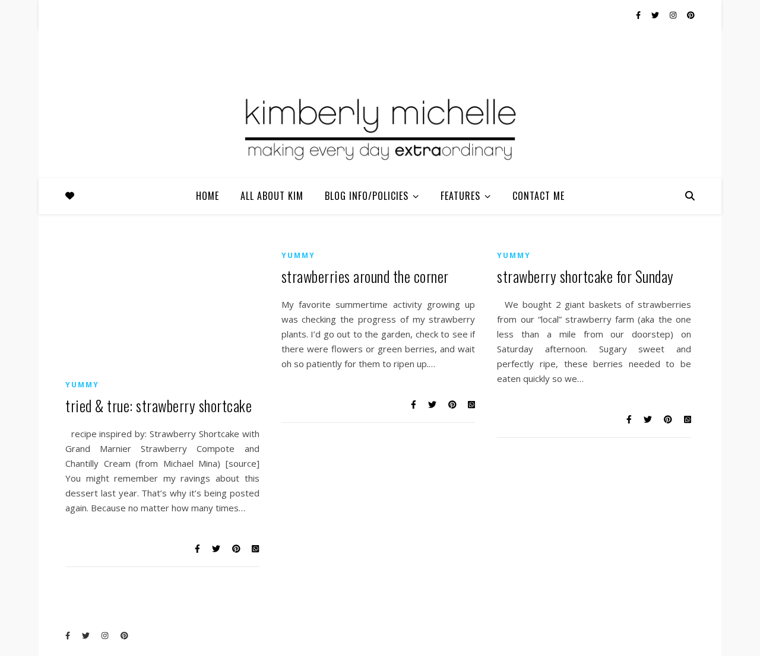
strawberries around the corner (365, 276)
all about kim (271, 196)
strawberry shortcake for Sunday (585, 276)
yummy (82, 385)
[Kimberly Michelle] (380, 127)
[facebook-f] (639, 14)
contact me (538, 196)
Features (460, 196)
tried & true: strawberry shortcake (158, 405)
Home (207, 196)
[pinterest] (691, 14)
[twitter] (656, 14)
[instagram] (674, 14)
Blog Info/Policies (366, 196)
